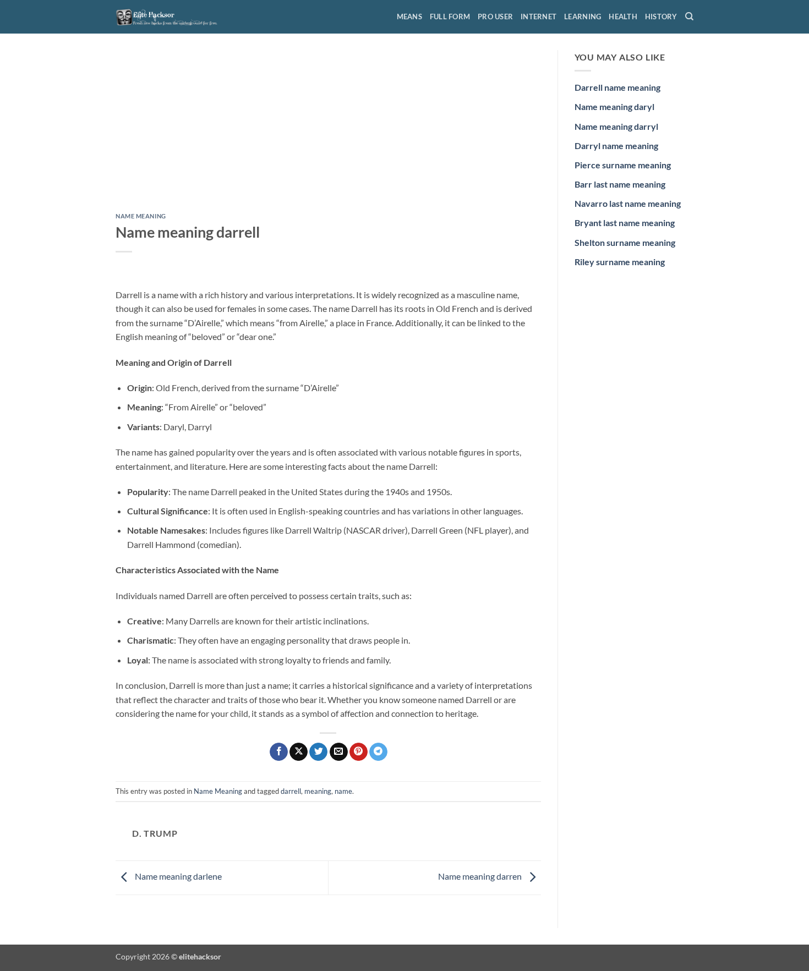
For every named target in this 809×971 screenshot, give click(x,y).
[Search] (689, 16)
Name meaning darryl (616, 126)
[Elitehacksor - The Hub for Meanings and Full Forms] (171, 16)
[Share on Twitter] (318, 752)
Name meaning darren (480, 876)
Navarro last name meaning (628, 203)
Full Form (450, 16)
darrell (291, 791)
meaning (317, 791)
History (661, 16)
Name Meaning (141, 216)
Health (623, 16)
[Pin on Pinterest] (358, 752)
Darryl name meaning (616, 145)
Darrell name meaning (617, 87)
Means (409, 16)
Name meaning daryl (614, 106)
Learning (582, 16)
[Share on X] (298, 752)
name (343, 791)
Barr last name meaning (620, 184)
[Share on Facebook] (279, 752)
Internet (538, 16)
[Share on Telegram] (378, 752)
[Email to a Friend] (339, 752)
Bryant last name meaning (625, 222)
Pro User (495, 16)
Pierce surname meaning (623, 165)
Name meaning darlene (177, 876)
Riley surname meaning (620, 261)
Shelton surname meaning (625, 242)
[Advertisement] (328, 131)
